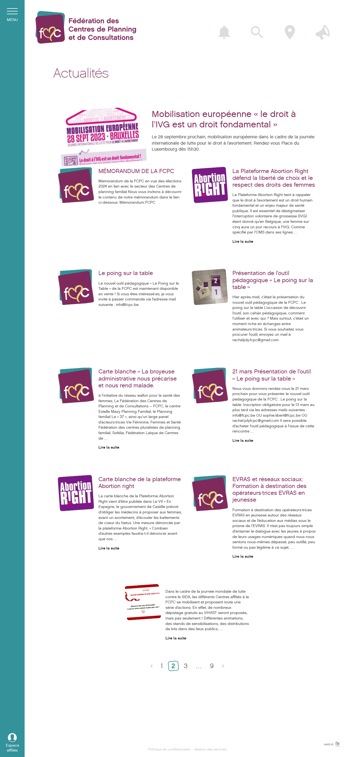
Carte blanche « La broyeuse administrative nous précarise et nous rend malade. (137, 378)
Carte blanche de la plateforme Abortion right (139, 483)
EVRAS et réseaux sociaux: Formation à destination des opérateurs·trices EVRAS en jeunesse (269, 490)
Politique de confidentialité (169, 749)
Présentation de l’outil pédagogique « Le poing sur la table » (272, 280)
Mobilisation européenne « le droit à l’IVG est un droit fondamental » (224, 119)
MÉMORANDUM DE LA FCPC (136, 171)
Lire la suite (242, 241)
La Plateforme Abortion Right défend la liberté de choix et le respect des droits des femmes (273, 178)
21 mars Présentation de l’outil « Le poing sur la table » (271, 375)
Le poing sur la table (125, 273)
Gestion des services (210, 749)
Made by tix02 (331, 744)
